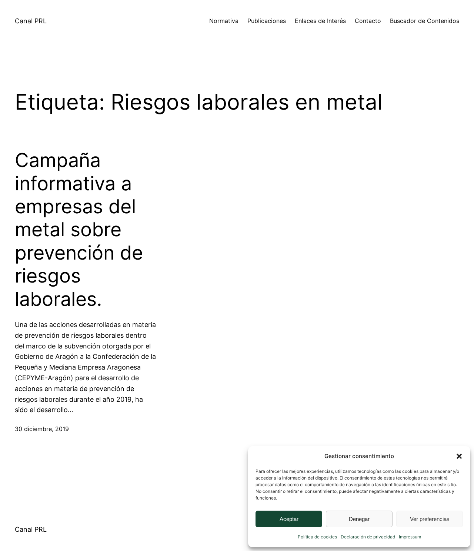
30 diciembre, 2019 (42, 429)
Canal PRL (31, 21)
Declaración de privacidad (368, 537)
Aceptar (289, 519)
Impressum (410, 537)
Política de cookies (317, 537)
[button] (459, 456)
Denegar (359, 519)
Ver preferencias (430, 519)
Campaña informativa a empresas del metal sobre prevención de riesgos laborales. (79, 229)
